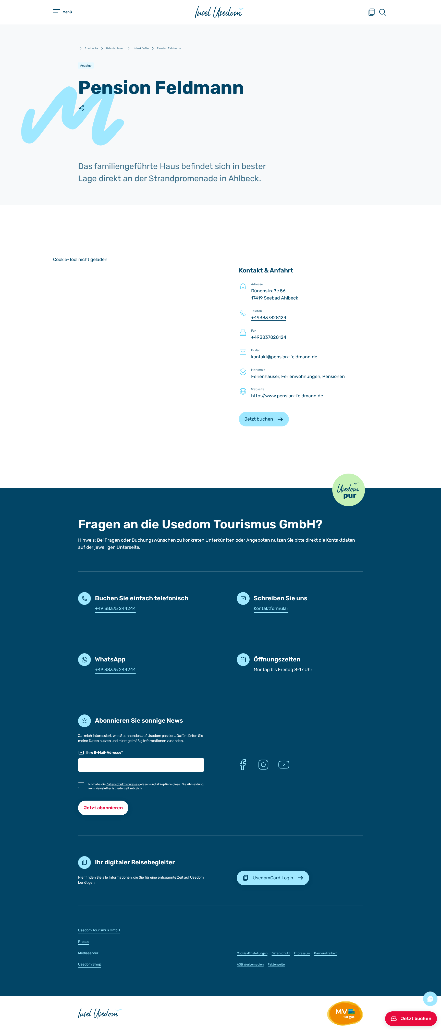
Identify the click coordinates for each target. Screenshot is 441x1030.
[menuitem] (141, 930)
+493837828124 (268, 317)
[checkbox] (81, 785)
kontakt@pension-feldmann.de (284, 357)
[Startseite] (220, 12)
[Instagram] (263, 765)
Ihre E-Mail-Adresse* (104, 752)
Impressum (302, 953)
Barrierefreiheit (325, 953)
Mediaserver (88, 953)
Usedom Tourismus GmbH (99, 930)
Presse (83, 942)
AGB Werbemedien (250, 964)
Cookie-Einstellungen (252, 953)
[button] (348, 490)
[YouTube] (284, 765)
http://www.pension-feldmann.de (287, 396)
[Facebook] (243, 765)
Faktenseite (276, 964)
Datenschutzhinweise (122, 784)
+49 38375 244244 (115, 608)
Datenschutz (281, 953)
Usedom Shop (89, 964)
